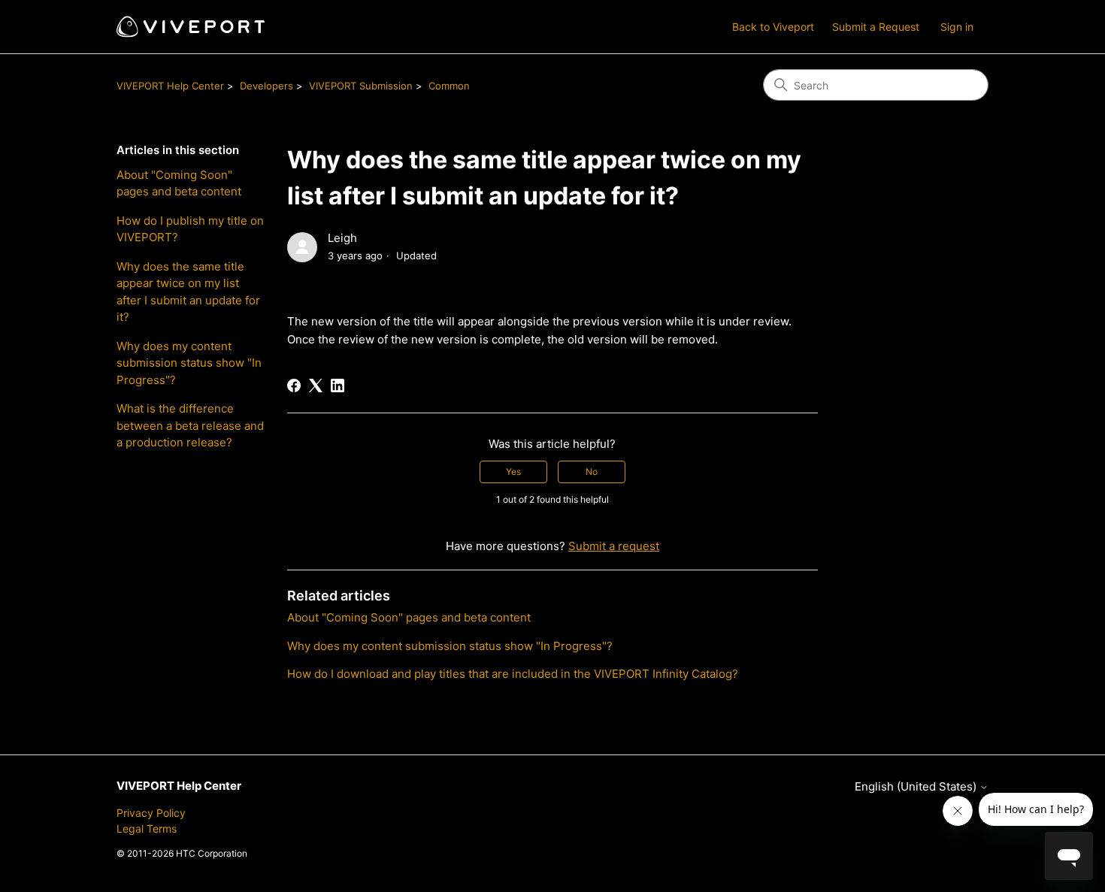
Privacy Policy (151, 812)
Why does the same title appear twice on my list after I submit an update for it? (188, 292)
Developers (266, 86)
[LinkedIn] (337, 385)
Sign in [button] (956, 26)
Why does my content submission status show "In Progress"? (189, 363)
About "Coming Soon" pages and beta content (179, 183)
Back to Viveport (773, 26)
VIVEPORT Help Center (170, 86)
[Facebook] (294, 385)
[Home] (191, 27)
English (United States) (917, 786)
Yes (513, 471)
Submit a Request (875, 26)
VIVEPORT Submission (361, 86)
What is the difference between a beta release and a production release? (190, 425)
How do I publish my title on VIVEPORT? (190, 229)
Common (449, 86)
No (592, 471)
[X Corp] (315, 385)
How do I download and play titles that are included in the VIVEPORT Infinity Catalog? (512, 674)
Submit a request (613, 546)
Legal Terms (147, 828)
